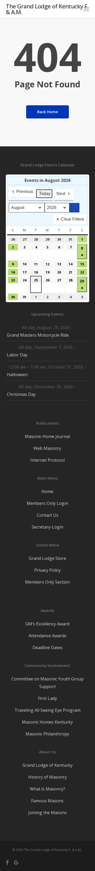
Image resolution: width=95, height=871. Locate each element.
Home (47, 491)
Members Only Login (47, 503)
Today (44, 193)
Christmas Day (21, 394)
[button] (86, 9)
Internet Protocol (47, 460)
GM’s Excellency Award (47, 624)
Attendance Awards (47, 636)
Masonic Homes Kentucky (47, 722)
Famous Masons (47, 801)
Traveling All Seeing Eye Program (47, 710)
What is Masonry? (47, 789)
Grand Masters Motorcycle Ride (38, 335)
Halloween (17, 374)
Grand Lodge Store (47, 558)
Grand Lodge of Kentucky (47, 765)
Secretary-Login (47, 527)
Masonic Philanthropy (47, 734)
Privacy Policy (47, 570)
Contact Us (47, 515)
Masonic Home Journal (47, 436)
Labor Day (17, 355)
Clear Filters (72, 219)
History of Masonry (47, 777)
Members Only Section (47, 582)
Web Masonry (47, 448)
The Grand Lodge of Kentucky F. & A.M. (47, 9)
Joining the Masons (47, 812)
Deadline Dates (47, 647)
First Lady (47, 698)
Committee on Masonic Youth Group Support (47, 682)
